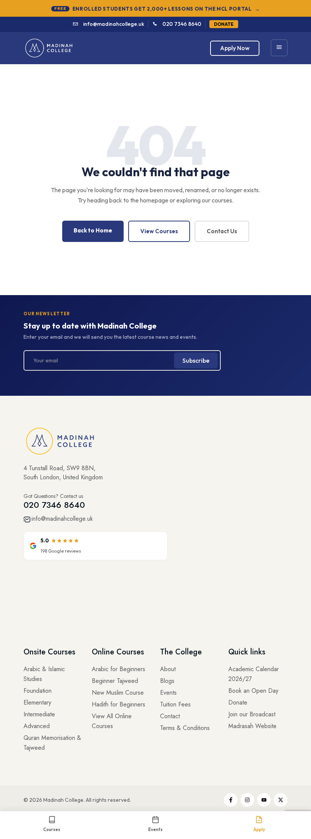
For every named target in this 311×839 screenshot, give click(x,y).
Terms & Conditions (185, 728)
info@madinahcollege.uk (113, 24)
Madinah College (63, 799)
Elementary (37, 702)
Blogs (167, 680)
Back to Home (93, 230)
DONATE (224, 24)
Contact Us (222, 231)
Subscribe (195, 360)
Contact (170, 716)
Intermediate (39, 714)
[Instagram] (247, 800)
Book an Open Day (253, 690)
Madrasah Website (252, 726)
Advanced (37, 726)
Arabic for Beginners (118, 669)
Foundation (38, 690)
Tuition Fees (175, 704)
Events (168, 692)
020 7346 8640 (181, 24)
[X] (280, 800)
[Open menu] (279, 48)
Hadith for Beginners (118, 704)
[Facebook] (230, 800)
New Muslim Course (118, 692)
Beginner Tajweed (115, 680)
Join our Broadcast (251, 714)
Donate (237, 702)
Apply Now (235, 48)
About (168, 669)
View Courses (159, 231)
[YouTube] (264, 800)
